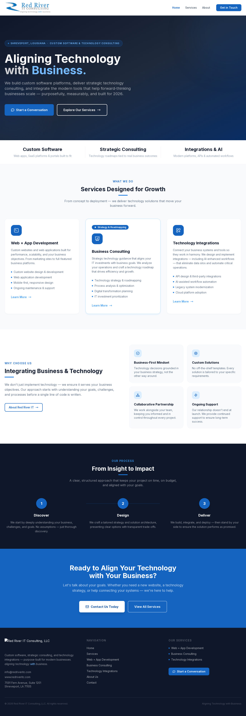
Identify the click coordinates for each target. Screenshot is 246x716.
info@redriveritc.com (18, 672)
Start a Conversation (32, 110)
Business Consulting (99, 665)
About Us (92, 676)
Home (176, 7)
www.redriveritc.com (17, 677)
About (206, 7)
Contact (91, 682)
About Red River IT (21, 407)
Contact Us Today (105, 607)
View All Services (147, 607)
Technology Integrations (102, 671)
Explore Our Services (79, 110)
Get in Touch (229, 7)
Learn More (19, 297)
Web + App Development (103, 659)
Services (191, 7)
